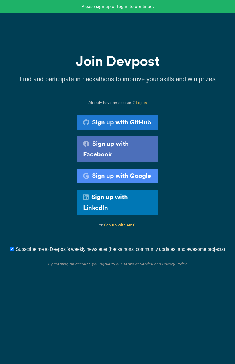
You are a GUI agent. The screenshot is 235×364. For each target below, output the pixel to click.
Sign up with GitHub (121, 122)
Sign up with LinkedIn (105, 202)
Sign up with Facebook (106, 149)
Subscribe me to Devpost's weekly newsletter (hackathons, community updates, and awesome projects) (120, 249)
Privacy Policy (174, 264)
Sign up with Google (121, 176)
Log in (141, 102)
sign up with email (120, 225)
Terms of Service (138, 264)
